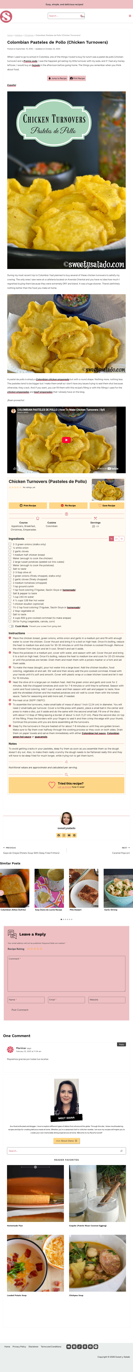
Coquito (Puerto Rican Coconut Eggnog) (88, 1226)
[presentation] (14, 888)
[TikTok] (79, 1346)
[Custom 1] (96, 1346)
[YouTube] (68, 1346)
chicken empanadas (18, 392)
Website (94, 999)
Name (13, 999)
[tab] (61, 919)
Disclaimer (33, 1346)
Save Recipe (108, 505)
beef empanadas (43, 392)
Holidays (18, 35)
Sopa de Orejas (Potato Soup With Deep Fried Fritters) (31, 850)
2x (116, 538)
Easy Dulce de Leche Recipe (48, 910)
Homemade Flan (15, 1226)
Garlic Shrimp (110, 910)
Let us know (64, 787)
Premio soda (30, 61)
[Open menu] (130, 16)
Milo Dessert (75, 910)
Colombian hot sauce (94, 733)
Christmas (29, 35)
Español (11, 85)
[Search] (121, 1151)
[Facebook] (90, 1346)
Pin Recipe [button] (70, 505)
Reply (121, 1044)
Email (52, 999)
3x (121, 538)
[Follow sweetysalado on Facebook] (58, 835)
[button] (10, 487)
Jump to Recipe (58, 78)
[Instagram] (74, 1346)
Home (10, 35)
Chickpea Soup (76, 1295)
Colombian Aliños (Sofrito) (13, 910)
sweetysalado (66, 828)
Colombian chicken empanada (52, 379)
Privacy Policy (19, 1346)
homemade (69, 590)
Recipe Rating (16, 948)
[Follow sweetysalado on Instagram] (64, 835)
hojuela (36, 65)
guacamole (41, 736)
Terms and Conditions (51, 1346)
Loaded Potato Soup (16, 1295)
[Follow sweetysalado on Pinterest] (74, 835)
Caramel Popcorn (121, 850)
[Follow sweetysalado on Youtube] (69, 835)
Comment (15, 958)
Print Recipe (79, 78)
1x (111, 538)
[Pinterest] (85, 1346)
